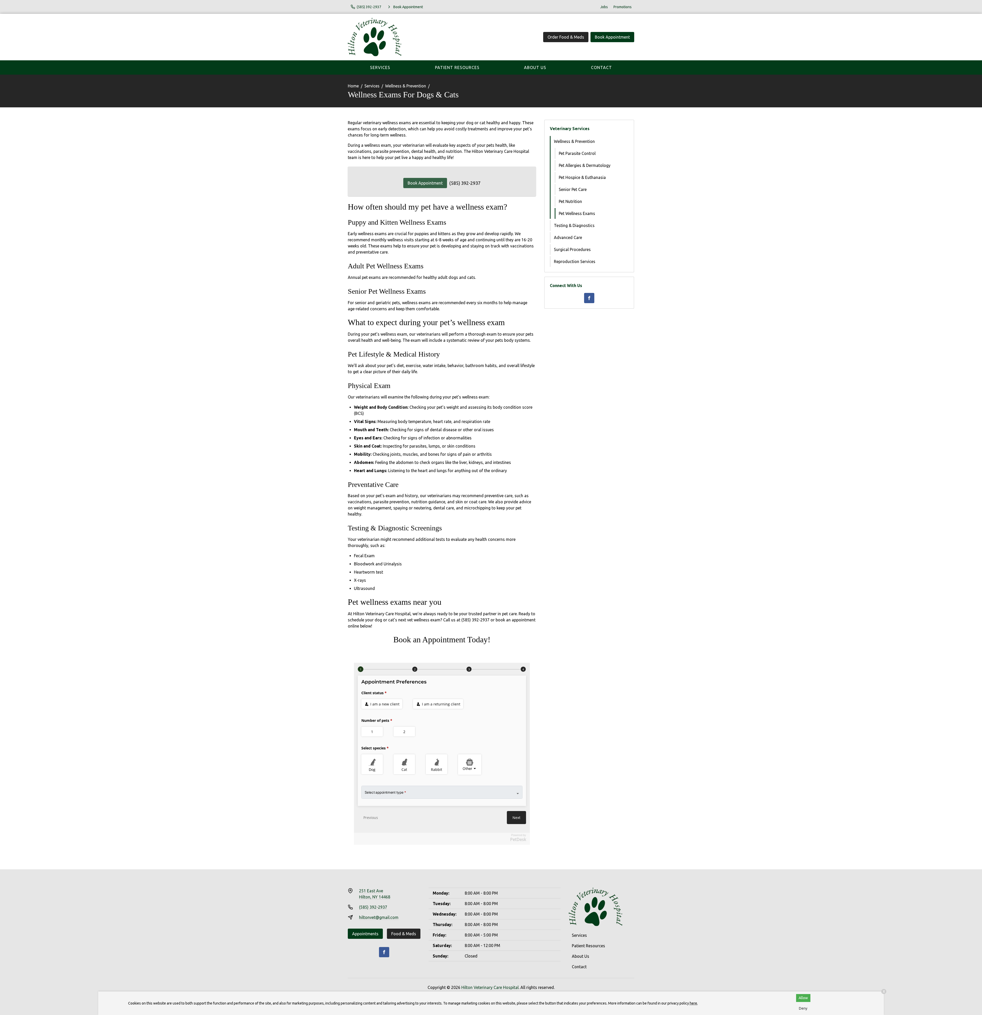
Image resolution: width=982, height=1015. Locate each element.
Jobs (604, 7)
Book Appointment (612, 37)
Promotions (622, 7)
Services (380, 67)
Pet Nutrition (570, 201)
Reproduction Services (574, 261)
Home (353, 86)
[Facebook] (589, 298)
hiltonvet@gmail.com (378, 917)
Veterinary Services (569, 128)
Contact (601, 67)
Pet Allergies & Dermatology (584, 165)
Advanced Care (568, 237)
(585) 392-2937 (465, 183)
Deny (803, 1008)
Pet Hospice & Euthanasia (582, 177)
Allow (803, 998)
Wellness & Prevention (405, 86)
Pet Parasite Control (577, 153)
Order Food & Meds (566, 37)
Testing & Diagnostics (574, 225)
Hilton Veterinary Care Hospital (490, 987)
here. (694, 1003)
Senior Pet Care (573, 189)
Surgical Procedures (572, 249)
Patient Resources (457, 67)
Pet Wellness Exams (577, 213)
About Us (535, 67)
